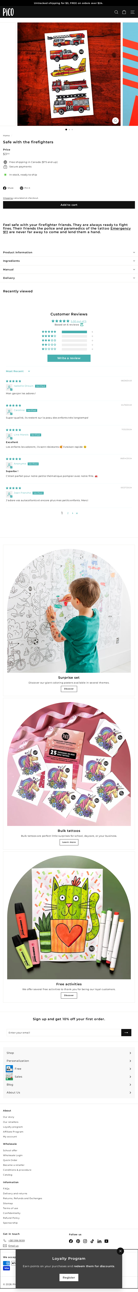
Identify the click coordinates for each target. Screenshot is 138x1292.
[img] (13, 381)
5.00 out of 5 (78, 321)
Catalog (7, 1174)
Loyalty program (13, 1126)
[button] (49, 332)
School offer (10, 1150)
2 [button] (68, 513)
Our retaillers (11, 1122)
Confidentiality (12, 1213)
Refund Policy (11, 1218)
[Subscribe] (126, 1032)
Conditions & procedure (17, 1170)
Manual (8, 269)
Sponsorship (10, 1222)
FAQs (6, 1188)
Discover (69, 688)
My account (10, 1136)
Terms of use (10, 1208)
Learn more (69, 842)
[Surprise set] (69, 611)
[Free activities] (69, 917)
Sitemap (8, 1203)
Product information (17, 252)
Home (6, 135)
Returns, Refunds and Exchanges (22, 1198)
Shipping (8, 198)
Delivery (9, 278)
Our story (8, 1117)
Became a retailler (14, 1165)
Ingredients (11, 260)
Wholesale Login (13, 1155)
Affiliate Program (13, 1131)
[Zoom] (115, 120)
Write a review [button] (68, 358)
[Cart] (124, 12)
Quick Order (10, 1160)
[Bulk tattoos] (69, 764)
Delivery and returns (15, 1193)
